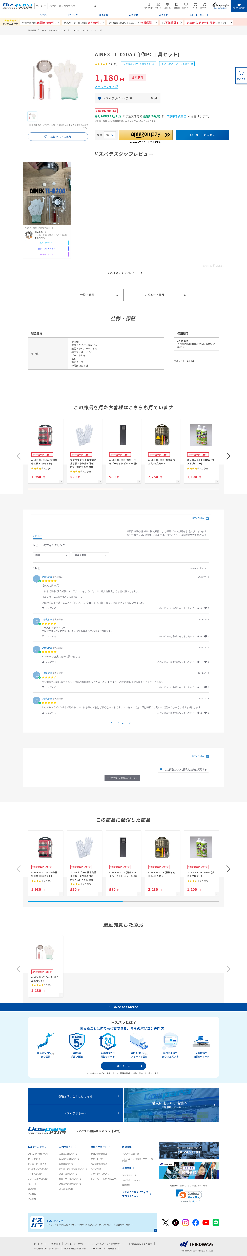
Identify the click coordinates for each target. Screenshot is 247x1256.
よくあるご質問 (66, 1188)
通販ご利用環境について (70, 1183)
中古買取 (32, 1198)
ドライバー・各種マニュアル (104, 1178)
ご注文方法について (68, 1153)
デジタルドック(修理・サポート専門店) (137, 1159)
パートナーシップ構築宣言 (103, 1248)
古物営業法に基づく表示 (140, 1243)
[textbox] (208, 569)
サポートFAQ (97, 1158)
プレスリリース (129, 1175)
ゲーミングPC (34, 1158)
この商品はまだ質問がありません (122, 778)
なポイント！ (208, 22)
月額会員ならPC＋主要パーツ (131, 22)
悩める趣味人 (41, 232)
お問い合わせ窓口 (99, 1153)
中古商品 (32, 1193)
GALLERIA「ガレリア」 (38, 1153)
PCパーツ (32, 1183)
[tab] (37, 536)
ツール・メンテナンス (82, 30)
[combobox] (73, 6)
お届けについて (66, 1163)
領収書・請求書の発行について (73, 1168)
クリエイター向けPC (37, 1163)
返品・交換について (68, 1173)
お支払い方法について (69, 1158)
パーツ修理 (96, 1168)
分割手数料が (39, 22)
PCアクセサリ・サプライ (54, 30)
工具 (100, 30)
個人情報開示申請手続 (75, 1248)
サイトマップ (40, 1243)
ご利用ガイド (66, 1146)
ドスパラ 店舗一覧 (130, 1153)
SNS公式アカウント (131, 1180)
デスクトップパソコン (38, 1168)
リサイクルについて (100, 1173)
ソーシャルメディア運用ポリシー (107, 1243)
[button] (228, 456)
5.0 (47, 985)
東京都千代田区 (177, 116)
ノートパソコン (35, 1173)
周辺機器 (32, 30)
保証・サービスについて (70, 1178)
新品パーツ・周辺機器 (82, 22)
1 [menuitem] (119, 722)
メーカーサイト (105, 86)
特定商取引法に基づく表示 (46, 1248)
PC (170, 22)
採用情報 (126, 1185)
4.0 (47, 468)
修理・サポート (99, 1146)
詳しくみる (123, 1066)
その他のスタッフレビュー (123, 273)
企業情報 (127, 1168)
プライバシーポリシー (75, 1243)
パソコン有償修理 (99, 1163)
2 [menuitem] (123, 722)
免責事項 (55, 1243)
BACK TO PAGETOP (126, 1007)
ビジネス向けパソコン (38, 1178)
